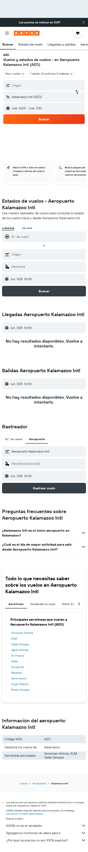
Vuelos (24, 783)
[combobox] (48, 254)
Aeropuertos (39, 783)
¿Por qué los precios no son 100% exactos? (37, 840)
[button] (83, 22)
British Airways (20, 690)
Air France (17, 655)
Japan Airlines (19, 650)
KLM (14, 638)
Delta (14, 661)
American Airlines (22, 633)
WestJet (16, 673)
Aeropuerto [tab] (37, 439)
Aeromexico (19, 678)
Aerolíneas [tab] (16, 604)
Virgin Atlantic (20, 684)
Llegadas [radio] (8, 228)
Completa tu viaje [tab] (42, 604)
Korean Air (17, 667)
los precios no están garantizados (24, 813)
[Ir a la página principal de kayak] (26, 33)
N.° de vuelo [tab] (14, 439)
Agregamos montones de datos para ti (33, 833)
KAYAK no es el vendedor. (24, 826)
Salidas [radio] (27, 228)
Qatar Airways (20, 644)
